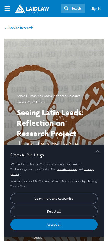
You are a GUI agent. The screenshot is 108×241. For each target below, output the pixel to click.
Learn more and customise (54, 198)
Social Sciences (55, 96)
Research (18, 28)
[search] (73, 8)
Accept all (54, 224)
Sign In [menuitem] (96, 8)
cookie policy (67, 169)
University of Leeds (31, 102)
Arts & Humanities (30, 96)
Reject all (54, 211)
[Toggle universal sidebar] (7, 8)
